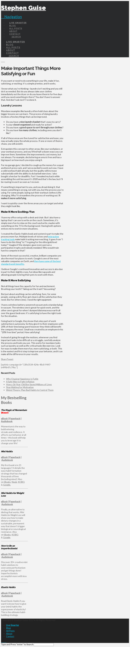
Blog (8, 628)
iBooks (7, 482)
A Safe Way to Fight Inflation (20, 381)
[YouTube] (5, 641)
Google (6, 537)
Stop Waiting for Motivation (20, 387)
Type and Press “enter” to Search (17, 644)
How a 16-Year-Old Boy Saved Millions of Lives (29, 384)
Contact (10, 636)
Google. (7, 484)
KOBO (21, 482)
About (9, 633)
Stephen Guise (23, 7)
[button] (11, 17)
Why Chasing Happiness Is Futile (22, 378)
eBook (4, 418)
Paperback (14, 418)
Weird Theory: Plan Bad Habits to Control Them (29, 390)
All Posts (10, 630)
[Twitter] (4, 641)
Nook (14, 482)
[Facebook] (2, 641)
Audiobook (7, 421)
